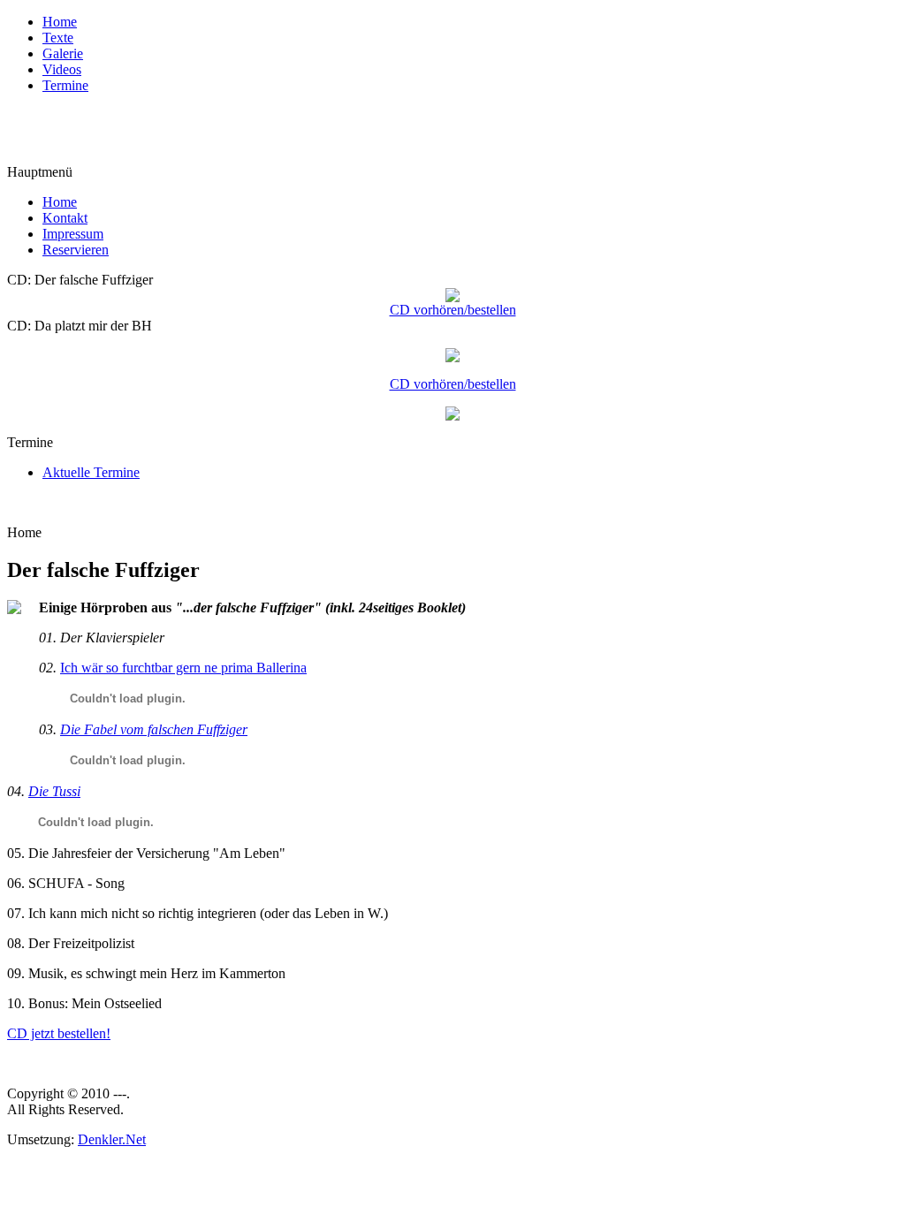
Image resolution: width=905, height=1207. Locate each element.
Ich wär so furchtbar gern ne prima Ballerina (183, 667)
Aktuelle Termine (91, 472)
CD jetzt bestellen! (58, 1033)
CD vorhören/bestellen (453, 309)
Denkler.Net (112, 1139)
